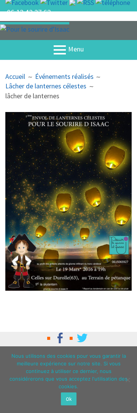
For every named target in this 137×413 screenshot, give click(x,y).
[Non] (127, 380)
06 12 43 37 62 (29, 12)
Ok (69, 399)
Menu (76, 49)
